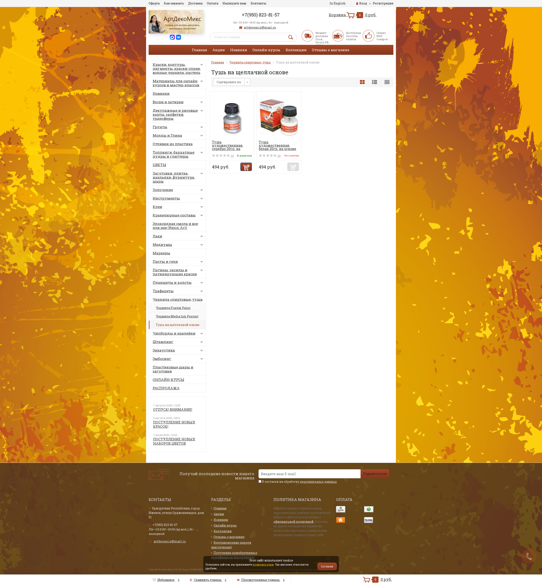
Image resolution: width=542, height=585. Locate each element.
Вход (363, 3)
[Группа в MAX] (172, 37)
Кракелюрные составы (174, 215)
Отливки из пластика (173, 143)
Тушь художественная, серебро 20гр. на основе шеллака (227, 147)
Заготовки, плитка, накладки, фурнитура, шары (174, 177)
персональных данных (318, 482)
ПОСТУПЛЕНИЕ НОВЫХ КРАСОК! (174, 424)
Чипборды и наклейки (174, 333)
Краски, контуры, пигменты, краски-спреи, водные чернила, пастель (176, 68)
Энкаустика (164, 350)
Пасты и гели (165, 261)
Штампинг (163, 341)
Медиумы (162, 244)
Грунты (160, 126)
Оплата (212, 3)
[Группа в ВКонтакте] (178, 37)
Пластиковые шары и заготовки (173, 369)
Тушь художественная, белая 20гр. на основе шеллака (277, 147)
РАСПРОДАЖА (166, 388)
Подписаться (375, 473)
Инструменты (166, 198)
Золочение (163, 189)
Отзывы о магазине (330, 49)
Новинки (238, 49)
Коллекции (296, 49)
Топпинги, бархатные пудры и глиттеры (173, 154)
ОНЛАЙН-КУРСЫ (168, 379)
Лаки (157, 236)
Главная (199, 49)
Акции (218, 49)
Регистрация (383, 3)
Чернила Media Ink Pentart (177, 316)
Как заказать (174, 3)
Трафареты (163, 290)
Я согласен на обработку (299, 482)
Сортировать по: (229, 82)
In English (338, 3)
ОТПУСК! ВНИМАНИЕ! (172, 409)
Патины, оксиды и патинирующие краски (175, 272)
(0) (232, 155)
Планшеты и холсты (172, 282)
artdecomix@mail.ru (260, 27)
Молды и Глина (167, 135)
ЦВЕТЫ (159, 164)
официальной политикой (294, 522)
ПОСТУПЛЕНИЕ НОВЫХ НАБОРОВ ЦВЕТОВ (174, 441)
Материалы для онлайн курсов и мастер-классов (176, 83)
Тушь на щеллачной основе (177, 325)
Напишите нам (234, 3)
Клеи (157, 206)
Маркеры (161, 253)
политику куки (263, 564)
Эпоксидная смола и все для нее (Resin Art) (175, 225)
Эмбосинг (162, 358)
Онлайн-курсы (266, 49)
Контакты (258, 3)
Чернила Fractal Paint (173, 308)
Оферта (154, 3)
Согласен (327, 566)
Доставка (195, 3)
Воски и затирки (168, 101)
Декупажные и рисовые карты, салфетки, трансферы (175, 114)
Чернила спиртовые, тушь (177, 299)
